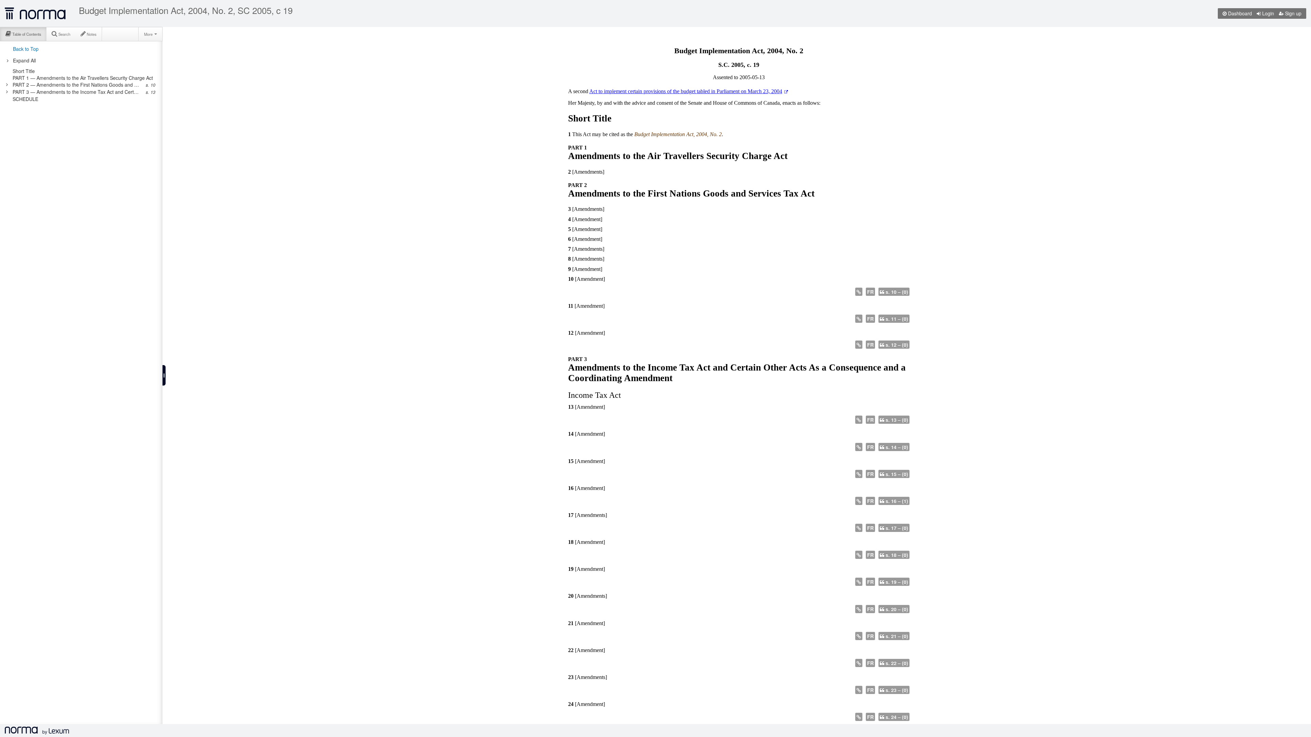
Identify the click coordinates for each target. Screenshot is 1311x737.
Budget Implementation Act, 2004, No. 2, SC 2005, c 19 (186, 10)
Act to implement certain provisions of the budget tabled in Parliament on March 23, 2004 (685, 91)
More (149, 34)
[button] (164, 375)
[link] (83, 71)
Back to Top (26, 48)
